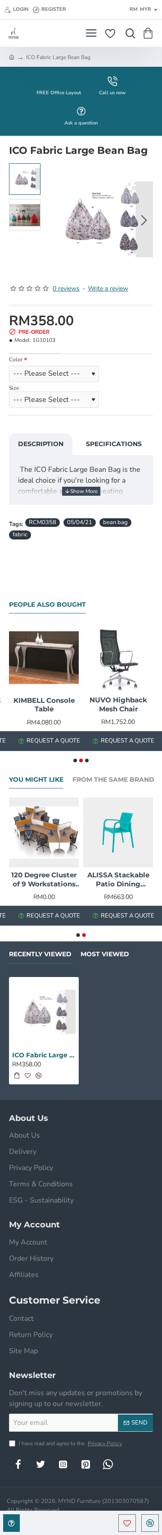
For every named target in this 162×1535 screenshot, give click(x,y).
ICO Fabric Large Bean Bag (44, 1055)
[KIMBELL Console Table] (44, 657)
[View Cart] (149, 33)
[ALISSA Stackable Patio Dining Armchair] (118, 832)
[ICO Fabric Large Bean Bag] (44, 1012)
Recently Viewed (40, 954)
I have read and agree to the (70, 1443)
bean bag (115, 522)
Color (15, 359)
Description (40, 444)
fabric (20, 534)
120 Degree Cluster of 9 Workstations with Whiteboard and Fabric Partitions (43, 880)
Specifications (114, 444)
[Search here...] (128, 33)
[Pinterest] (85, 1464)
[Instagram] (63, 1464)
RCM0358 (42, 522)
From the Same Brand (113, 780)
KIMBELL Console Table (44, 705)
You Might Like (36, 780)
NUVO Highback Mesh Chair (118, 704)
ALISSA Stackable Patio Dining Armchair (118, 880)
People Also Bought (47, 604)
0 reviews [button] (66, 288)
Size (14, 388)
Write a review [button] (108, 288)
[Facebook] (18, 1464)
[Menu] (91, 33)
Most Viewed (105, 954)
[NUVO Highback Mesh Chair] (118, 657)
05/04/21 (79, 522)
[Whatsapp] (108, 1464)
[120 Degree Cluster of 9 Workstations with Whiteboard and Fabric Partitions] (44, 832)
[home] (11, 57)
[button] (54, 220)
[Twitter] (41, 1464)
